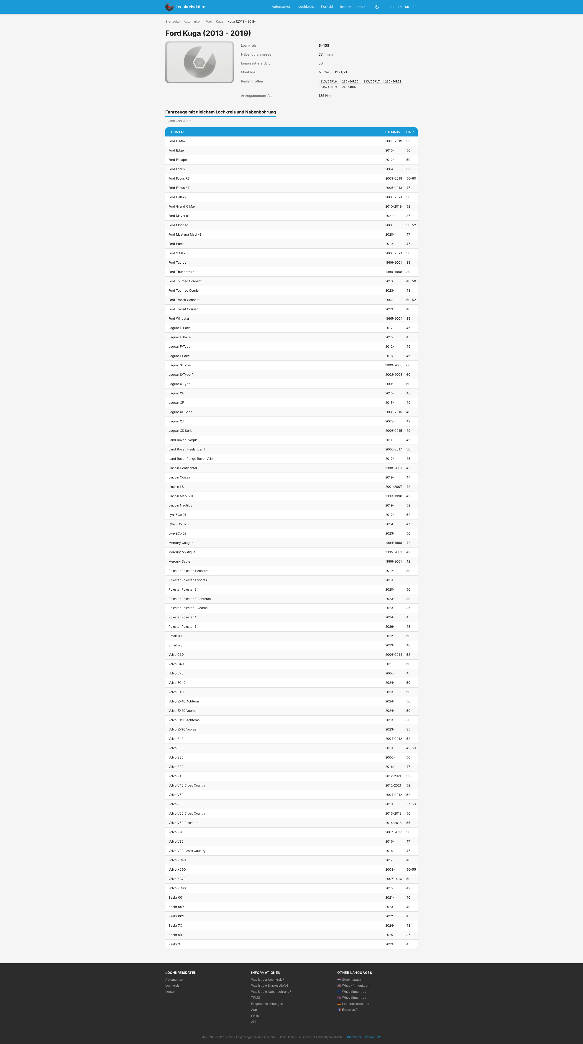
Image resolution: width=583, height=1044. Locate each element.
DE (407, 6)
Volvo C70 (176, 673)
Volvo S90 (176, 767)
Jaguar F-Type (179, 346)
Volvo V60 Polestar (183, 823)
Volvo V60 (176, 804)
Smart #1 (175, 636)
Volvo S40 (176, 739)
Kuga (219, 21)
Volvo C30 (176, 654)
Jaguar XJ (176, 421)
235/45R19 (329, 86)
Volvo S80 (176, 757)
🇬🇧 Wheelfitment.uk (351, 997)
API (253, 1021)
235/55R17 (372, 81)
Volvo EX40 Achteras (184, 701)
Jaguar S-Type (180, 365)
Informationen (351, 7)
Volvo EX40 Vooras (182, 710)
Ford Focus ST (179, 188)
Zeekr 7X (175, 925)
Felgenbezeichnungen (267, 1003)
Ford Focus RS (179, 178)
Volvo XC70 (177, 879)
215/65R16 (329, 81)
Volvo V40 (176, 776)
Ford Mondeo (178, 225)
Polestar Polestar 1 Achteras (189, 571)
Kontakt (327, 7)
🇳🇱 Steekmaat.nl (349, 979)
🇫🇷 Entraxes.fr (347, 1009)
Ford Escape (178, 160)
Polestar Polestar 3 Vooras (188, 608)
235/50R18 (393, 81)
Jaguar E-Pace (180, 328)
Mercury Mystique (182, 552)
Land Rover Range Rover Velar (191, 458)
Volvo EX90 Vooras (182, 729)
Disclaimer (354, 1037)
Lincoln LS (176, 487)
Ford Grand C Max (182, 206)
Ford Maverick (179, 216)
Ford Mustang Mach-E (185, 234)
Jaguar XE (176, 393)
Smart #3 (175, 645)
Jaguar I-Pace (179, 356)
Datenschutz (372, 1037)
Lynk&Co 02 (178, 524)
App (254, 1009)
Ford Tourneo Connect (185, 281)
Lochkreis (306, 7)
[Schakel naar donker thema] (377, 6)
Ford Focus (177, 169)
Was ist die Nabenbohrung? (271, 991)
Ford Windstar (179, 318)
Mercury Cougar (181, 543)
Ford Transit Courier (183, 309)
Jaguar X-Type (179, 384)
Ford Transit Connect (184, 300)
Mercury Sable (179, 561)
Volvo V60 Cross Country (187, 813)
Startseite (172, 21)
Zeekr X (174, 944)
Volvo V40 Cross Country (187, 785)
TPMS (255, 997)
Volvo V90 (176, 841)
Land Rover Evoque (183, 440)
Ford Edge (176, 150)
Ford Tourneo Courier (184, 290)
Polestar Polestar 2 (182, 589)
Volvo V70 (176, 832)
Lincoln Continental (183, 468)
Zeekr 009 (176, 916)
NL (392, 6)
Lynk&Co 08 (178, 533)
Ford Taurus (177, 262)
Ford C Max (177, 141)
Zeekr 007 (176, 907)
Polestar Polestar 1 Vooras (188, 580)
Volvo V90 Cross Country (187, 851)
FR (414, 6)
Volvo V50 (176, 795)
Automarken (281, 7)
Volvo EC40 (177, 682)
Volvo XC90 (177, 888)
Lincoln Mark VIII (181, 496)
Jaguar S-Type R (181, 374)
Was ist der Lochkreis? (267, 979)
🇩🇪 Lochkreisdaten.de (353, 1003)
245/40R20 (350, 86)
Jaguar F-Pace (180, 337)
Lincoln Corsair (179, 477)
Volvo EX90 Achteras (184, 720)
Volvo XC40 (177, 860)
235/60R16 (351, 81)
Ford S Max (177, 253)
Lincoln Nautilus (180, 505)
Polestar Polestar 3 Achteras (190, 599)
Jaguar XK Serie (180, 430)
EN (400, 6)
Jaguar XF (176, 402)
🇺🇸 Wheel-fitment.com (353, 985)
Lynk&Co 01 (177, 515)
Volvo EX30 (177, 692)
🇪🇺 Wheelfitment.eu (351, 991)
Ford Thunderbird (181, 272)
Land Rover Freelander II (187, 449)
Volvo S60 (176, 748)
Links (255, 1016)
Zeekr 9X (175, 935)
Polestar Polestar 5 (183, 626)
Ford (209, 21)
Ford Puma (176, 244)
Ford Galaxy (177, 197)
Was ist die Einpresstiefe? (269, 985)
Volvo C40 (176, 664)
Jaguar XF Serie (180, 412)
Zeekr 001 (176, 897)
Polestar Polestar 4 (183, 617)
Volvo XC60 (177, 869)
